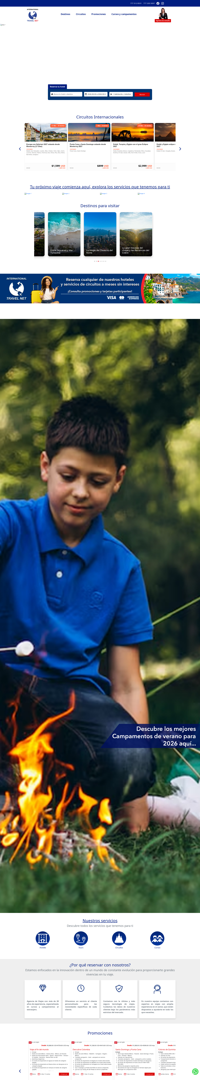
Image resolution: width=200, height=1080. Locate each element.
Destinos (65, 14)
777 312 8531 (136, 3)
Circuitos (81, 14)
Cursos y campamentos (123, 14)
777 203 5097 (149, 3)
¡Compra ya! (64, 1074)
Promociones (98, 14)
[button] (163, 14)
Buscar (142, 94)
